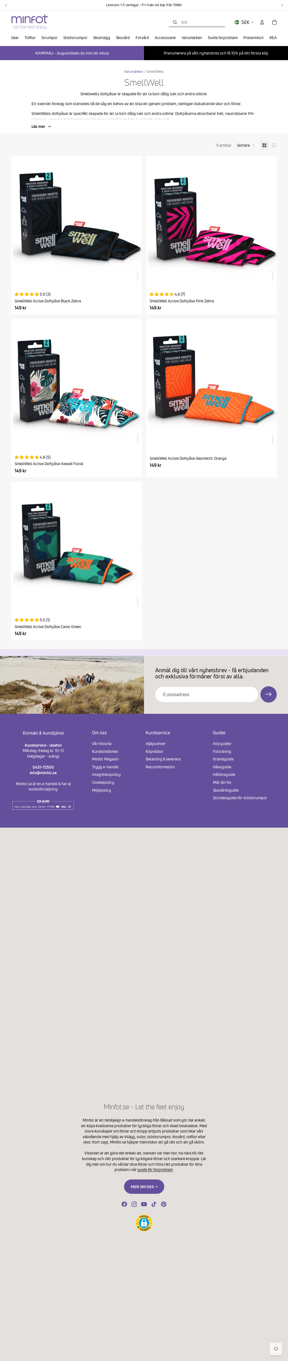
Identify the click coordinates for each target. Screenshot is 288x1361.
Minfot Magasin (105, 759)
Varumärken (133, 71)
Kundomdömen (105, 751)
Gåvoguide (222, 766)
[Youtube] (144, 1204)
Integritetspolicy (106, 774)
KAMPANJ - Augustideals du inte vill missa (72, 53)
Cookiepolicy (103, 782)
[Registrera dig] (268, 694)
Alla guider (222, 743)
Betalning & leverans (163, 759)
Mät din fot (222, 782)
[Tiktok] (153, 1204)
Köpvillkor (154, 751)
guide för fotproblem (155, 1169)
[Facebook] (124, 1204)
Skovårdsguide (225, 789)
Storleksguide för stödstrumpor (240, 797)
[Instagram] (134, 1204)
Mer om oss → (144, 1186)
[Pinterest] (163, 1204)
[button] (246, 145)
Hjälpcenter (156, 743)
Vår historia (101, 743)
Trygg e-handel (105, 766)
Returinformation (160, 766)
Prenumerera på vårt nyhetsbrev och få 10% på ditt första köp (216, 53)
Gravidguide (223, 759)
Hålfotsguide (224, 774)
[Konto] (262, 22)
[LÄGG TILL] (137, 276)
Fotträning (222, 751)
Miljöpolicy (101, 789)
